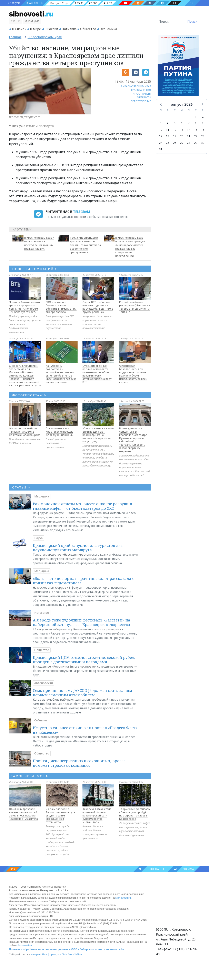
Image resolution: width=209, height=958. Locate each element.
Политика (69, 29)
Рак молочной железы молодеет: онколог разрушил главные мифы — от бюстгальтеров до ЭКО (82, 506)
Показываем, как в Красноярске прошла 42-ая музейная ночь (59, 431)
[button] (161, 104)
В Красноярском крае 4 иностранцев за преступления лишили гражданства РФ (39, 243)
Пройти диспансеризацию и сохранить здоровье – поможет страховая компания (80, 763)
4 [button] (167, 123)
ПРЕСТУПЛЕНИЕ (141, 101)
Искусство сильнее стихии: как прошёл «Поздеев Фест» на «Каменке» (85, 730)
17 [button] (160, 136)
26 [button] (174, 143)
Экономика (108, 29)
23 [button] (202, 136)
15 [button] (195, 130)
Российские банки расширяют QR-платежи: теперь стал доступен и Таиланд (135, 307)
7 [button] (188, 123)
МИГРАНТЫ (144, 97)
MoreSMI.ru (75, 954)
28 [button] (188, 143)
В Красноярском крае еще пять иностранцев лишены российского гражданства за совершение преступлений (130, 247)
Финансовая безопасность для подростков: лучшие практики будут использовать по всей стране (133, 374)
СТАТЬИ (21, 487)
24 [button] (160, 143)
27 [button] (181, 143)
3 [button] (160, 123)
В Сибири (19, 29)
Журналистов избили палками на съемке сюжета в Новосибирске (24, 431)
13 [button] (181, 130)
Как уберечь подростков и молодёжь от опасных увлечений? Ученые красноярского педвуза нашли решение (61, 374)
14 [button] (188, 130)
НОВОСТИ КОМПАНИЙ (34, 269)
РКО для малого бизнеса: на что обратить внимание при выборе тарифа (61, 307)
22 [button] (195, 136)
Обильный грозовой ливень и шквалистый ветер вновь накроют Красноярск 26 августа (23, 814)
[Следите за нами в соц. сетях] (125, 3)
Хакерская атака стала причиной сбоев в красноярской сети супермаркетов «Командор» (96, 815)
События (40, 720)
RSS (13, 869)
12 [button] (174, 130)
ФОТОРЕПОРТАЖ (29, 395)
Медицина (41, 496)
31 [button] (160, 149)
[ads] (178, 66)
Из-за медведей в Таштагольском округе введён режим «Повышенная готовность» (60, 815)
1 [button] (196, 117)
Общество (88, 29)
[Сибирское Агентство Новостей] (31, 13)
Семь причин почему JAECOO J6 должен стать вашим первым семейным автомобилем (82, 692)
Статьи (15, 21)
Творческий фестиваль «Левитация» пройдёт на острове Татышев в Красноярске (134, 814)
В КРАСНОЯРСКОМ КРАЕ (136, 86)
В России (51, 29)
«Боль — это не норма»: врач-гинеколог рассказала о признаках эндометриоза (84, 580)
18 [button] (167, 136)
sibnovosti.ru (123, 897)
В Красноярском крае (45, 37)
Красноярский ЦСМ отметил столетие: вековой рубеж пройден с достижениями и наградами (84, 659)
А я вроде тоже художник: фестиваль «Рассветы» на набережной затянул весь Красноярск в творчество (81, 622)
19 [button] (174, 136)
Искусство (41, 613)
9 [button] (202, 123)
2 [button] (202, 117)
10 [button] (160, 130)
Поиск (192, 21)
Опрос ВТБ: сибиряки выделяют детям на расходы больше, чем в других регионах (97, 307)
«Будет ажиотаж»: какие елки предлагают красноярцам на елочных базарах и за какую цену (98, 434)
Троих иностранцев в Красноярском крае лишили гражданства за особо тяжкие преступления (85, 245)
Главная (15, 37)
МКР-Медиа (32, 21)
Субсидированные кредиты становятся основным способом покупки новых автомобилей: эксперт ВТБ (96, 374)
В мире (35, 29)
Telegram (81, 211)
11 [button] (167, 130)
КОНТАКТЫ (157, 869)
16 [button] (202, 130)
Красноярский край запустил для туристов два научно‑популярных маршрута (78, 547)
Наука (38, 538)
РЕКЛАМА (188, 869)
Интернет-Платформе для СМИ (49, 954)
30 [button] (202, 143)
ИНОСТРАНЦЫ (142, 93)
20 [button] (181, 136)
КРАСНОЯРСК (34, 3)
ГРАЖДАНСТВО (141, 90)
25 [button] (167, 143)
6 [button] (181, 123)
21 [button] (188, 136)
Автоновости (43, 683)
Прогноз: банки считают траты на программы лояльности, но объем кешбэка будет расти (24, 307)
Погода (54, 3)
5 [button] (175, 123)
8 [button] (196, 123)
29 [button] (195, 143)
